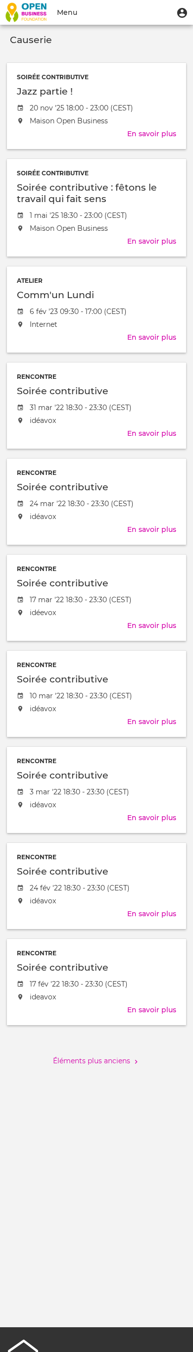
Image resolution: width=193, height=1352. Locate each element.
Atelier (30, 280)
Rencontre (36, 376)
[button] (182, 12)
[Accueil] (26, 12)
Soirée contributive (53, 77)
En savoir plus (151, 133)
